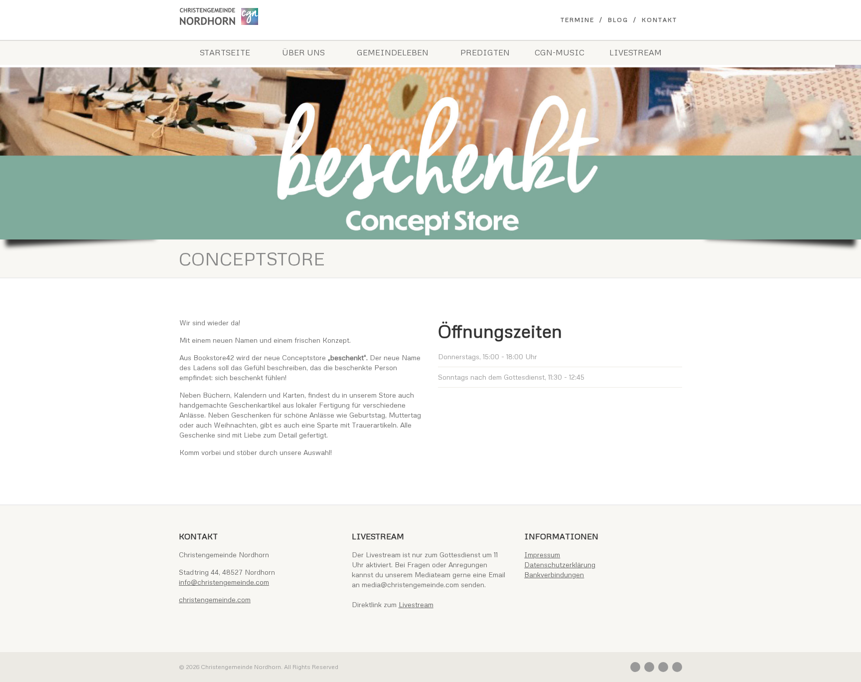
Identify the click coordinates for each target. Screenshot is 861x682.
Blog (618, 19)
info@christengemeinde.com (224, 582)
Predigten (485, 52)
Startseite (225, 52)
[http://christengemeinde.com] (258, 16)
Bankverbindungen (554, 574)
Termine (577, 19)
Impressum (542, 554)
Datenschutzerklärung (559, 564)
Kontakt (659, 19)
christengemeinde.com (215, 599)
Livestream (635, 52)
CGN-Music (559, 52)
